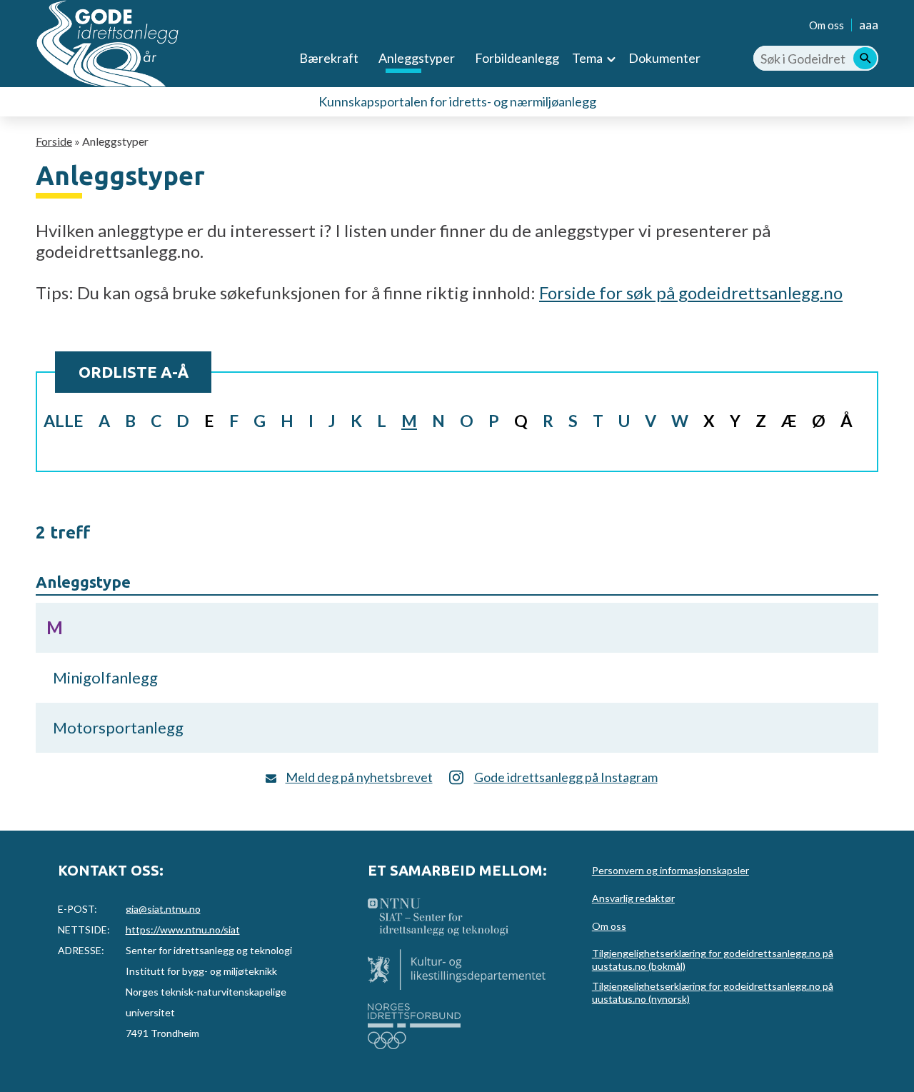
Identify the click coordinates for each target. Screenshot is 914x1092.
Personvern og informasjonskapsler (670, 870)
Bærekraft (328, 58)
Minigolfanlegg (105, 677)
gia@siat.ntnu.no (163, 909)
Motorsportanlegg (118, 727)
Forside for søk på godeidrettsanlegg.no (691, 292)
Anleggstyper (416, 58)
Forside (54, 141)
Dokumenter (664, 58)
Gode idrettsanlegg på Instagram (566, 777)
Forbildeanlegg (517, 58)
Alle (64, 421)
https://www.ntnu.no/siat (183, 929)
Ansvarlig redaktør (633, 898)
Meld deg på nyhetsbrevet (359, 777)
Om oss (826, 25)
